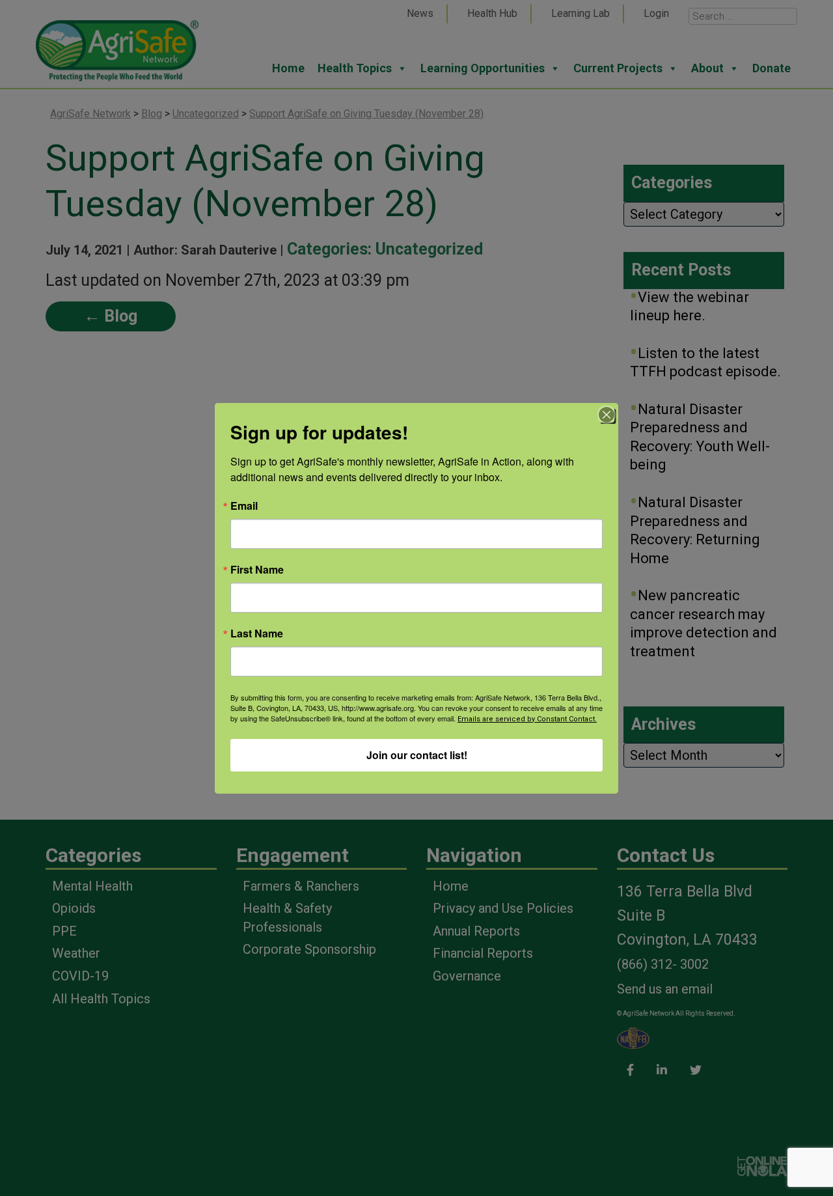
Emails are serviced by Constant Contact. (527, 719)
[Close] (606, 415)
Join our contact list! (416, 754)
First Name (257, 569)
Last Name (256, 633)
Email (244, 506)
